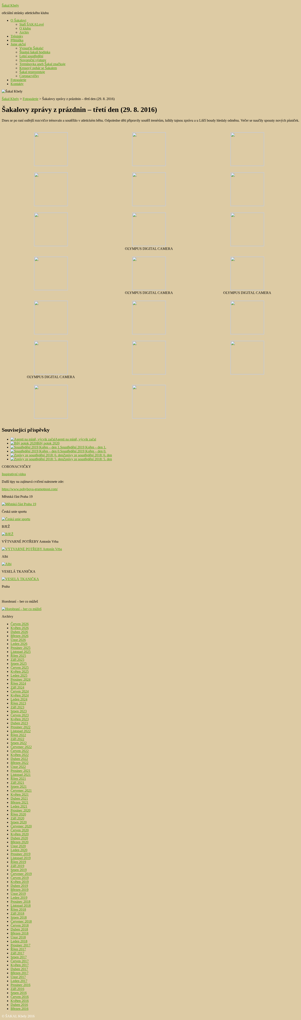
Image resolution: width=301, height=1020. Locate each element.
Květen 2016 (20, 1001)
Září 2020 (17, 818)
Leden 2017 (19, 981)
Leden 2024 (19, 699)
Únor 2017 (18, 977)
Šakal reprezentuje (32, 72)
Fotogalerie (18, 80)
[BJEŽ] (7, 534)
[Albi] (6, 564)
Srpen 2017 (19, 957)
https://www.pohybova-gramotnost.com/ (30, 489)
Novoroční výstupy (32, 60)
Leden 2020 (19, 850)
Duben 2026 (19, 632)
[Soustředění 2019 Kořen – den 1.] (35, 447)
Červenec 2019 (21, 874)
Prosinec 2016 (20, 985)
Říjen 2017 (18, 949)
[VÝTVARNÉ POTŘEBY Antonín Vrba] (32, 549)
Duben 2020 (19, 838)
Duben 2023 (19, 723)
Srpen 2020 (19, 822)
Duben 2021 (19, 798)
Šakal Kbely (10, 5)
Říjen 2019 (18, 862)
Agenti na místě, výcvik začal (75, 439)
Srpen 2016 (19, 993)
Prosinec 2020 (20, 810)
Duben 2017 (19, 969)
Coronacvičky (29, 76)
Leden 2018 (19, 941)
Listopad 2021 (21, 775)
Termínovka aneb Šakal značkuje (42, 64)
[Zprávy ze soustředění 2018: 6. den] (37, 455)
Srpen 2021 (19, 786)
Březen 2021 (19, 802)
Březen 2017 (19, 973)
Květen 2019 (20, 882)
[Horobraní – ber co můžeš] (21, 609)
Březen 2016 (19, 1009)
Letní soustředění (31, 56)
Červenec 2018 (21, 921)
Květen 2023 (20, 719)
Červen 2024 (20, 691)
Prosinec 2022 (20, 727)
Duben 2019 (19, 886)
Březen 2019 (19, 890)
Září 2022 (17, 739)
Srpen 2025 (19, 663)
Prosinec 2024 (20, 679)
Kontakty (17, 84)
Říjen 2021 (18, 778)
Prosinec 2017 (20, 945)
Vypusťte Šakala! (31, 48)
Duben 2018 (19, 929)
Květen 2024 (20, 695)
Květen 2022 (20, 755)
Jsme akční (18, 44)
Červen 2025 (20, 667)
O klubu (25, 28)
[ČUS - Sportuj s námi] (16, 519)
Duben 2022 (19, 759)
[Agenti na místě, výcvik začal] (33, 439)
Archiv (24, 32)
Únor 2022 (18, 767)
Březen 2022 (19, 763)
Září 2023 (17, 707)
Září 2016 (17, 989)
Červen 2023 (20, 715)
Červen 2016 (20, 997)
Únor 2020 (18, 846)
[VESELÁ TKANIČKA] (20, 579)
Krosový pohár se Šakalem (38, 68)
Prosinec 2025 (20, 648)
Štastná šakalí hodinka (34, 52)
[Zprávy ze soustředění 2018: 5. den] (37, 459)
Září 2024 (17, 687)
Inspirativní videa (14, 474)
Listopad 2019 (21, 858)
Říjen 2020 (18, 814)
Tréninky (17, 36)
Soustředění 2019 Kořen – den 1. (83, 447)
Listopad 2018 (21, 905)
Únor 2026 (18, 640)
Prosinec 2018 (20, 901)
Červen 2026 (20, 624)
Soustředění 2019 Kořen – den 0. (83, 451)
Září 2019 (17, 866)
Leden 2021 (19, 806)
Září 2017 (17, 953)
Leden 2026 (19, 644)
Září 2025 (17, 659)
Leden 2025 (19, 675)
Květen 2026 (20, 628)
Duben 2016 (19, 1005)
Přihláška (17, 40)
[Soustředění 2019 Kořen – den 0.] (35, 451)
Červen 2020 (20, 830)
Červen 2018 (20, 925)
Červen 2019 (20, 878)
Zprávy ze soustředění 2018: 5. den (87, 459)
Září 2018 (17, 913)
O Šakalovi (18, 20)
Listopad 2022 (21, 731)
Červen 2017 (20, 961)
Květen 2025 (20, 671)
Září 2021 (17, 782)
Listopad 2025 (21, 652)
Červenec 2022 (21, 747)
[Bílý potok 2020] (24, 443)
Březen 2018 (19, 933)
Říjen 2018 (18, 909)
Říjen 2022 (18, 735)
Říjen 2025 (18, 656)
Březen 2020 (19, 842)
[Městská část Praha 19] (19, 504)
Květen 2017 (20, 965)
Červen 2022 (20, 751)
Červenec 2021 (21, 790)
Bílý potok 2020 (48, 443)
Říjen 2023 (18, 703)
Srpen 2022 (19, 743)
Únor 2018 (18, 937)
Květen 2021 (20, 794)
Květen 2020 (20, 834)
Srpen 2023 (19, 711)
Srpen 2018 (19, 917)
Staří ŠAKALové (31, 24)
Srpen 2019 (19, 870)
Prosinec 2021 (20, 771)
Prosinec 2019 (20, 854)
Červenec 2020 (21, 826)
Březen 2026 (19, 636)
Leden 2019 (19, 897)
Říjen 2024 (18, 683)
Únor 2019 (18, 894)
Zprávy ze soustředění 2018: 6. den (87, 455)
